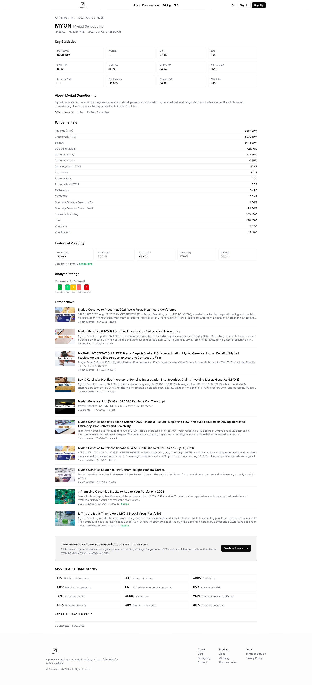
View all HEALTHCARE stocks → (73, 613)
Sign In (244, 5)
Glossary (224, 658)
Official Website (64, 112)
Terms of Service (256, 653)
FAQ (175, 5)
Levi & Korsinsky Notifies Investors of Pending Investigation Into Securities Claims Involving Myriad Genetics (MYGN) (158, 379)
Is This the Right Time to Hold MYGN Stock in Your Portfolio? (119, 513)
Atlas (137, 5)
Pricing (167, 5)
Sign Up (259, 5)
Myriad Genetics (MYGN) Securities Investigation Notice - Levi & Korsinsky (129, 331)
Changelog (204, 658)
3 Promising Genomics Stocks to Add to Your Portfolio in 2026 (121, 491)
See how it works (234, 548)
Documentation (151, 5)
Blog (200, 653)
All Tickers (61, 17)
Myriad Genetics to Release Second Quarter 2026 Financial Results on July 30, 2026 (136, 448)
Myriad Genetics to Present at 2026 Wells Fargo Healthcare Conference (127, 309)
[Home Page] (82, 5)
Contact (202, 662)
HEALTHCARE (85, 17)
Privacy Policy (254, 658)
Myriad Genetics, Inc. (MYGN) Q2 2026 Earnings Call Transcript (121, 401)
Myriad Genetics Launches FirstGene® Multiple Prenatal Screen (121, 470)
